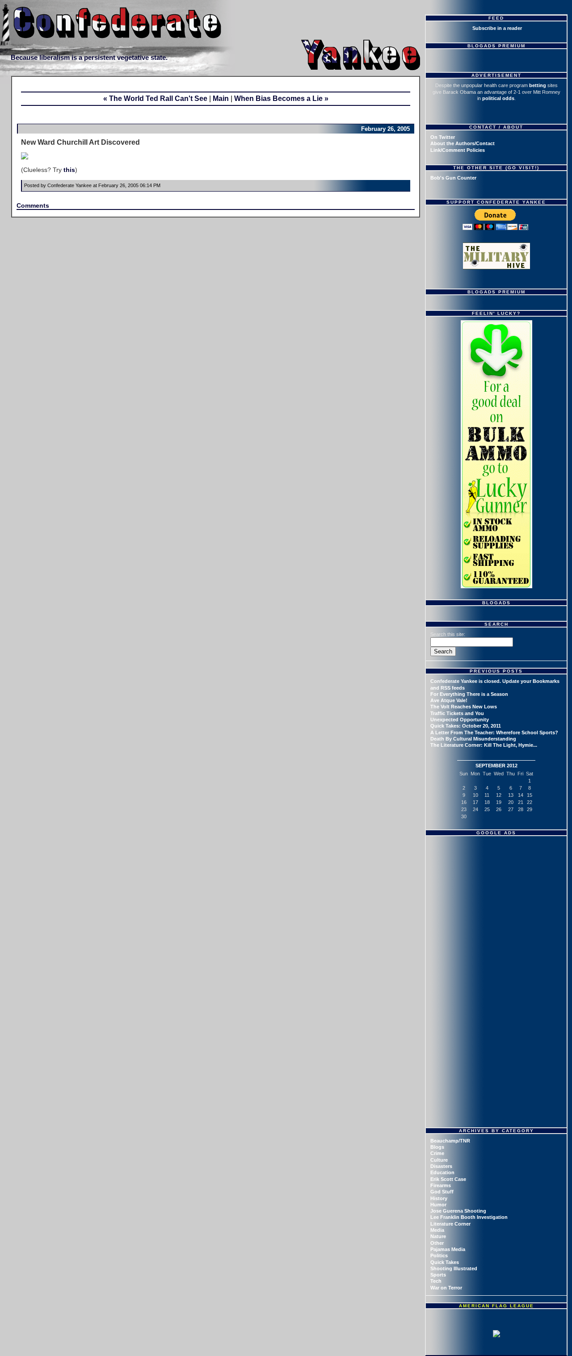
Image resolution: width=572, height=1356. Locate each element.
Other (437, 1243)
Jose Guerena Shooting (458, 1211)
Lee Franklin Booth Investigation (469, 1217)
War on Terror (446, 1287)
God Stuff (442, 1191)
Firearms (440, 1185)
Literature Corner (450, 1223)
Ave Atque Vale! (448, 700)
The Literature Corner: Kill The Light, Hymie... (483, 745)
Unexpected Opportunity (459, 719)
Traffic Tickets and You (457, 713)
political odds (498, 98)
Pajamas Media (447, 1249)
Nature (438, 1236)
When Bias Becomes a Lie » (281, 98)
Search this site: (447, 634)
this (69, 169)
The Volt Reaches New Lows (463, 706)
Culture (439, 1160)
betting (537, 85)
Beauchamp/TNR (450, 1140)
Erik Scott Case (448, 1179)
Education (442, 1172)
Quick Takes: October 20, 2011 (465, 725)
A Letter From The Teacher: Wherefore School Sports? (494, 732)
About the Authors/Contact (462, 143)
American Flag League (496, 1305)
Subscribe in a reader (497, 28)
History (438, 1198)
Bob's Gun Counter (453, 177)
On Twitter (442, 137)
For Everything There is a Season (469, 694)
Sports (438, 1274)
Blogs (437, 1147)
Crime (437, 1153)
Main (221, 98)
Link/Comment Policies (457, 150)
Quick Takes (444, 1262)
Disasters (441, 1166)
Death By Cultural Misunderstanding (473, 738)
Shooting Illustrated (453, 1268)
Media (437, 1230)
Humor (438, 1204)
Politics (439, 1255)
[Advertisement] (497, 895)
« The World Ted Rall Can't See (155, 98)
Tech (436, 1281)
